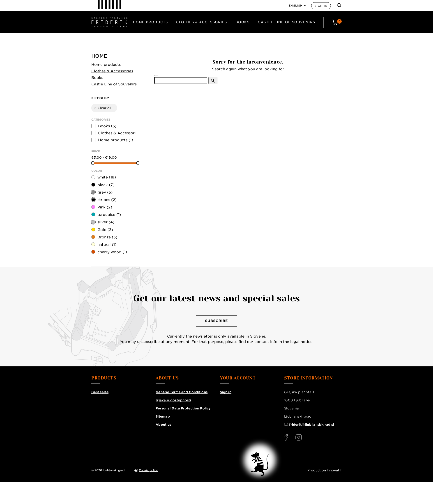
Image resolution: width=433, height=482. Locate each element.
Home (99, 56)
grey (105, 192)
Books (242, 22)
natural (106, 244)
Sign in (321, 5)
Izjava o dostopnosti (173, 400)
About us (163, 424)
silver (105, 222)
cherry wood (112, 252)
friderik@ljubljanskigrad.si (311, 424)
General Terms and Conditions (181, 392)
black (105, 185)
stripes (107, 200)
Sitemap (163, 416)
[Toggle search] (339, 5)
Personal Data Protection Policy (183, 408)
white (106, 177)
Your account (238, 378)
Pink (104, 207)
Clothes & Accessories (201, 22)
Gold (105, 230)
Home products (150, 22)
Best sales (99, 392)
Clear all (102, 108)
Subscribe (216, 321)
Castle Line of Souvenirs (286, 22)
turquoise (109, 214)
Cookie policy (148, 470)
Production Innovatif (324, 470)
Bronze (107, 237)
